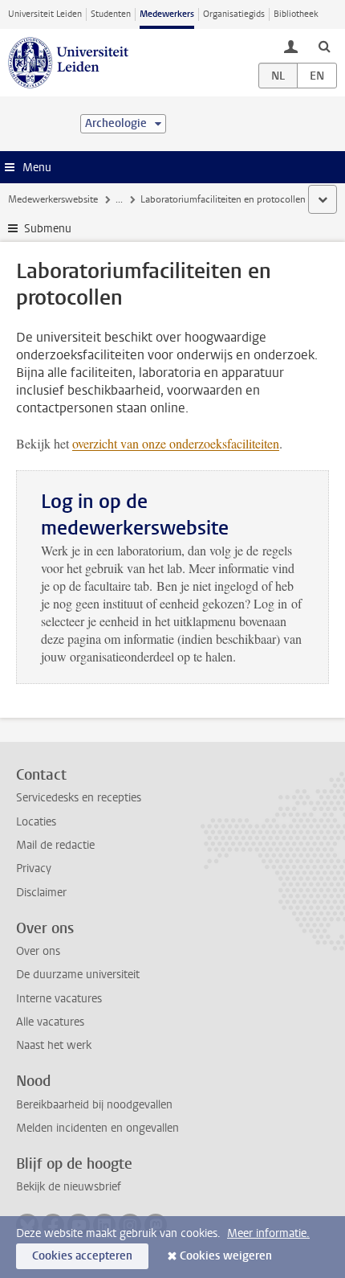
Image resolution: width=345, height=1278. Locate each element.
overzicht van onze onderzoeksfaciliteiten (175, 443)
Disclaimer (41, 892)
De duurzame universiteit (78, 974)
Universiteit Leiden (45, 14)
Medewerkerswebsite (53, 199)
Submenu (47, 228)
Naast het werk (53, 1045)
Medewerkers (167, 14)
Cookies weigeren (226, 1256)
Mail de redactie (55, 845)
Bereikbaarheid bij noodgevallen (94, 1104)
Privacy (33, 868)
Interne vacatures (59, 998)
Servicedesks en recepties (78, 797)
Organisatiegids (234, 14)
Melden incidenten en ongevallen (97, 1128)
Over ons (38, 951)
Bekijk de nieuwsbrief (68, 1186)
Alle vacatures (50, 1022)
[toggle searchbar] (324, 46)
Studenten (111, 14)
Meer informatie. (268, 1233)
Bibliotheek (296, 14)
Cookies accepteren (82, 1256)
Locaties (36, 821)
